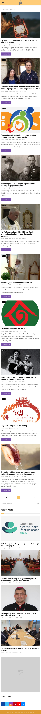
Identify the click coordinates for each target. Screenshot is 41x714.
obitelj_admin (4, 45)
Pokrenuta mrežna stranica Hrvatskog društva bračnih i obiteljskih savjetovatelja (18, 136)
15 (14, 498)
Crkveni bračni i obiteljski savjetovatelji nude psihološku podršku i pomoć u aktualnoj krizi (18, 473)
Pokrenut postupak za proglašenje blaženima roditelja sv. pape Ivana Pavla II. (18, 185)
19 (30, 498)
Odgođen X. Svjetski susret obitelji (14, 426)
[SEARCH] (38, 503)
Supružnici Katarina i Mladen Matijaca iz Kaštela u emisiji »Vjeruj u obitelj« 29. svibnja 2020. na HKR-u (20, 88)
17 (22, 498)
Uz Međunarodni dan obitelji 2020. (14, 329)
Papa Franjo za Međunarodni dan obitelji (16, 283)
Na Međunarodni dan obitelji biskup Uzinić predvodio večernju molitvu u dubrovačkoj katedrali (17, 234)
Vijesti (3, 13)
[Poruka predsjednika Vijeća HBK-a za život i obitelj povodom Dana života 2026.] (20, 598)
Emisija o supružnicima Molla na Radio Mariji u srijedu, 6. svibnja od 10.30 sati (18, 378)
